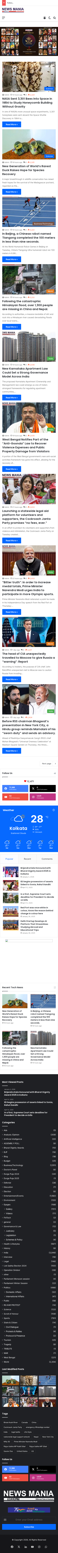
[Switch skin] (49, 18)
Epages (7, 1204)
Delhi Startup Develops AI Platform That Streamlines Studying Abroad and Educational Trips (34, 925)
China (34, 1422)
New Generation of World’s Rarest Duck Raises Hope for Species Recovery (26, 170)
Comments (47, 859)
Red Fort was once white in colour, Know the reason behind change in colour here (37, 910)
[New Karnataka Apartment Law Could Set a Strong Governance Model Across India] (43, 1038)
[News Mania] (13, 10)
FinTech (7, 1218)
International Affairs (15, 1296)
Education (8, 1187)
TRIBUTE (8, 1349)
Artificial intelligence (13, 1139)
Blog (6, 1156)
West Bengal (9, 1357)
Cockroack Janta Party (13, 1427)
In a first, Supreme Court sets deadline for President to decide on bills (37, 897)
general (7, 1222)
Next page (46, 763)
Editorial (7, 1183)
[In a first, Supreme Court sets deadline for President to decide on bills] (10, 898)
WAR (6, 1353)
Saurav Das (8, 1451)
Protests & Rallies (14, 1331)
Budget (7, 1161)
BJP (5, 1152)
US (32, 1451)
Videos (9, 1213)
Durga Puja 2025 (11, 1178)
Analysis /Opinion (11, 1135)
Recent (27, 859)
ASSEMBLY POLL (12, 1143)
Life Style (28, 1432)
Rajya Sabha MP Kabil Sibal (14, 1446)
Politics (7, 1287)
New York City (48, 1437)
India (6, 1253)
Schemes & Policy (14, 1239)
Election (7, 1191)
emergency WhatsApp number (38, 1427)
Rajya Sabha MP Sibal (38, 1446)
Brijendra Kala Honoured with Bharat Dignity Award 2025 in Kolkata (36, 871)
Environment (9, 1200)
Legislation (11, 1235)
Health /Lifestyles (12, 1244)
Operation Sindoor (12, 1270)
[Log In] (44, 18)
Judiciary (10, 1231)
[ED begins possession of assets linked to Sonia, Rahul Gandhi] (10, 885)
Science (7, 1309)
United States (22, 1451)
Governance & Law (12, 1226)
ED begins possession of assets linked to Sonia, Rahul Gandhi (37, 883)
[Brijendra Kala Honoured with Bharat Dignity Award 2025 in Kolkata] (10, 872)
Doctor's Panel (10, 1169)
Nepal (36, 1437)
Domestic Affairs (13, 1292)
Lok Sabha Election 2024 (15, 1266)
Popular (9, 859)
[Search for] (54, 18)
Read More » (12, 124)
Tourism (7, 1340)
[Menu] (3, 18)
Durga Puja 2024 (11, 1174)
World (6, 1362)
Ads (5, 1130)
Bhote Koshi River (11, 1422)
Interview (8, 1257)
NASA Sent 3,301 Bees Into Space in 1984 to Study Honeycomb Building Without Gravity (27, 103)
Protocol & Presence (15, 1336)
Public (6, 1301)
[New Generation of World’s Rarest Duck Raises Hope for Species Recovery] (14, 1001)
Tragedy (7, 1344)
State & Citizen (10, 1322)
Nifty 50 (7, 1442)
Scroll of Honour (11, 1314)
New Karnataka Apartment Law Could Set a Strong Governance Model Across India (25, 372)
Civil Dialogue (12, 1327)
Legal (6, 1261)
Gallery (9, 1209)
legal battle (15, 1432)
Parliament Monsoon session (17, 1279)
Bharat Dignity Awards (14, 1148)
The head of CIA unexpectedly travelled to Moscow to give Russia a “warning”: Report (28, 658)
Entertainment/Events (14, 1196)
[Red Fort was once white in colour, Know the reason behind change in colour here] (10, 911)
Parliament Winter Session (16, 1283)
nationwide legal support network (17, 1437)
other (6, 1274)
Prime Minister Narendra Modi (25, 1442)
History (7, 1248)
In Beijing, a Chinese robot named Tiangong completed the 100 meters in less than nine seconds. (28, 238)
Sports (7, 1318)
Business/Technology (13, 1165)
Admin (6, 95)
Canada (25, 1422)
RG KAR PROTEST (12, 1305)
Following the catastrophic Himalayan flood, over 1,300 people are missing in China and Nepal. (27, 305)
